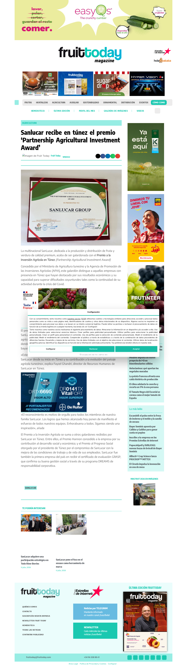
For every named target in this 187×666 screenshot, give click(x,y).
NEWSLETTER (91, 627)
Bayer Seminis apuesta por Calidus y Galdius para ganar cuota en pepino (143, 429)
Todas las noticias (31, 630)
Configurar (50, 349)
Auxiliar (74, 102)
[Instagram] (135, 657)
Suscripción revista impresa (36, 616)
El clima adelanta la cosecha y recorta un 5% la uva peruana (144, 386)
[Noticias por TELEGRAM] (79, 610)
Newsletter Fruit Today (34, 620)
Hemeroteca (38, 110)
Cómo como (159, 102)
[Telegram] (158, 657)
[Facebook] (141, 657)
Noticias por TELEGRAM (96, 608)
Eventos (143, 102)
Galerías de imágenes (116, 110)
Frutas (28, 102)
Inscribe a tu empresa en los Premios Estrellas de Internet (143, 439)
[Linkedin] (147, 657)
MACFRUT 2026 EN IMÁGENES (144, 478)
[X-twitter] (129, 657)
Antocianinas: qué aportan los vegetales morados (144, 370)
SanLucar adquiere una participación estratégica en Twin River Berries (35, 560)
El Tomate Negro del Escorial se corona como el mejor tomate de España (145, 395)
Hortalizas (42, 102)
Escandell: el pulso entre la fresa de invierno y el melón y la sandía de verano (145, 418)
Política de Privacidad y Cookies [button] (93, 664)
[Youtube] (152, 657)
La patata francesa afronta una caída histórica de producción (144, 378)
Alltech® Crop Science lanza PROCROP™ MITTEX (143, 458)
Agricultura (58, 102)
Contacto (27, 611)
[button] (17, 102)
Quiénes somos (29, 606)
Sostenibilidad (91, 102)
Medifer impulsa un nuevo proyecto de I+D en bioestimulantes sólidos (142, 360)
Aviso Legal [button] (73, 664)
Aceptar (136, 349)
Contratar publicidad (33, 634)
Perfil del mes (87, 110)
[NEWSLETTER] (79, 629)
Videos (140, 110)
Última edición (62, 110)
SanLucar (30, 487)
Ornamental (110, 102)
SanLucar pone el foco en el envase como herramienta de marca (70, 563)
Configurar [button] (112, 664)
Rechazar (93, 349)
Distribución (128, 102)
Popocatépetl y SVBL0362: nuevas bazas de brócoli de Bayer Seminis (145, 448)
